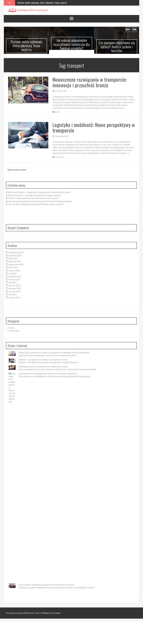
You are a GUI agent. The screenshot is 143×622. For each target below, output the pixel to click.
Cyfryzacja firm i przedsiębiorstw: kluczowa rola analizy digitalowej (48, 374)
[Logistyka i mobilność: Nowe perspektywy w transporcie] (28, 135)
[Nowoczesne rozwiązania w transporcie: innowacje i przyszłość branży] (28, 90)
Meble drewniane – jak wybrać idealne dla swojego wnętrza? (34, 195)
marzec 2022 (14, 291)
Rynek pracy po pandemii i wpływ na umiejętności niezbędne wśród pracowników (54, 353)
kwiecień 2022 (15, 288)
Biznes (57, 112)
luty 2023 (13, 282)
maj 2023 (13, 273)
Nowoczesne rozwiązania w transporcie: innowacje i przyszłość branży (90, 82)
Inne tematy (59, 157)
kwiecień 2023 (15, 276)
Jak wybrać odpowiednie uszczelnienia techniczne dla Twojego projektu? (49, 2)
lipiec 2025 (13, 258)
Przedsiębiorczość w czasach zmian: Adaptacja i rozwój (43, 367)
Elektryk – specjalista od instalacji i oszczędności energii (43, 360)
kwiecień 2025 (15, 261)
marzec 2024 (14, 270)
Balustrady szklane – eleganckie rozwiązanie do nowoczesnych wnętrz (39, 192)
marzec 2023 (14, 279)
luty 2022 (13, 294)
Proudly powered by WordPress (20, 613)
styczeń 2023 (14, 285)
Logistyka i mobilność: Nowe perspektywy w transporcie (94, 127)
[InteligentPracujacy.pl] (28, 10)
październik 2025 (16, 252)
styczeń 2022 (14, 297)
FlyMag (45, 613)
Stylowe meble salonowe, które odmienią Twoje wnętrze (26, 45)
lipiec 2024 (13, 267)
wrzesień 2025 (15, 256)
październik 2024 (16, 264)
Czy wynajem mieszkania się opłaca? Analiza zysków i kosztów (117, 46)
